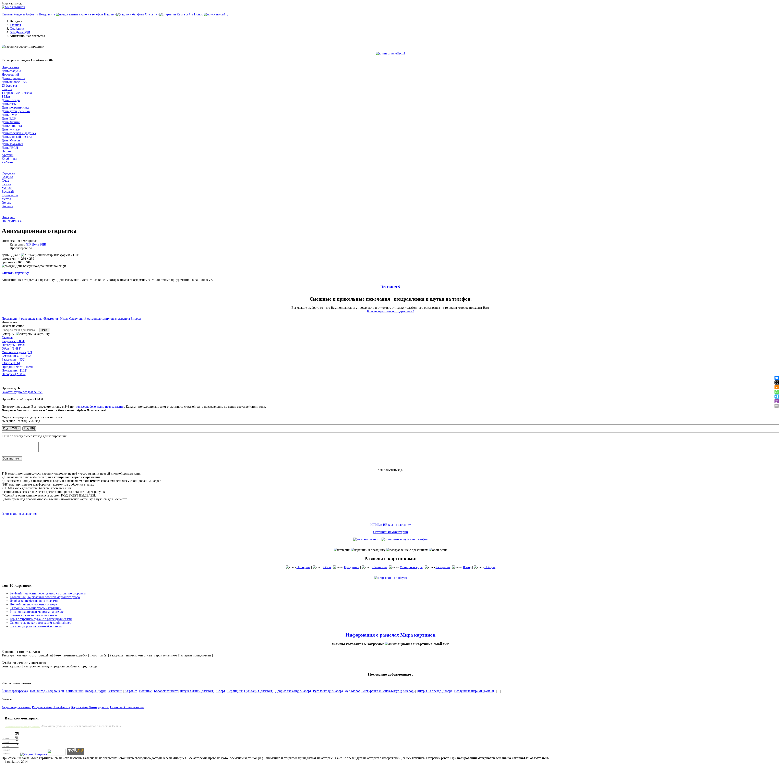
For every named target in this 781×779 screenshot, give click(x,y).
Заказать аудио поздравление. (22, 392)
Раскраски (13, 359)
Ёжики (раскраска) (15, 691)
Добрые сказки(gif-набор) (293, 691)
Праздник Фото (17, 366)
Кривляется (10, 195)
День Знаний (11, 122)
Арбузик (7, 155)
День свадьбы (11, 71)
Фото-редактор (98, 707)
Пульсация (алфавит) (258, 691)
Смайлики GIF (17, 355)
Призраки (8, 217)
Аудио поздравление (16, 707)
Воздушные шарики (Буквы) (474, 691)
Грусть (6, 202)
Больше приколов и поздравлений (390, 311)
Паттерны (13, 345)
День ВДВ (9, 118)
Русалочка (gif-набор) (328, 691)
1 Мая (6, 96)
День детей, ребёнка (16, 111)
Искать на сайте (13, 326)
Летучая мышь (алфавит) (197, 691)
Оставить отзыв (133, 707)
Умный (7, 188)
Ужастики (115, 691)
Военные (145, 691)
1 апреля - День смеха (17, 93)
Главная (7, 14)
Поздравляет (10, 67)
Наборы (14, 374)
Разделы (19, 14)
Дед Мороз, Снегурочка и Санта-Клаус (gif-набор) (379, 691)
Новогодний (10, 74)
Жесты (6, 199)
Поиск (199, 14)
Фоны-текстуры (17, 352)
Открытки (152, 14)
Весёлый (8, 191)
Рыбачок (7, 162)
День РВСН (10, 147)
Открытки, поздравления (19, 513)
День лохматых (12, 144)
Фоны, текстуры (411, 567)
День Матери (11, 140)
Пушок (6, 151)
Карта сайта (185, 14)
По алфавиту (61, 707)
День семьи (9, 103)
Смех (5, 180)
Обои (11, 348)
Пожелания (14, 370)
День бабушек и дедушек (19, 133)
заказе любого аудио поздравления (100, 406)
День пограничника (15, 107)
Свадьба (7, 177)
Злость (6, 184)
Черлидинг (235, 691)
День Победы (11, 100)
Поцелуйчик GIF (13, 221)
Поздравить (47, 14)
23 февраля (9, 85)
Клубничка (9, 158)
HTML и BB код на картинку (390, 524)
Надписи (110, 14)
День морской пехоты (17, 136)
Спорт (220, 691)
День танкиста (12, 125)
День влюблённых (14, 82)
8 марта (7, 89)
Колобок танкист (166, 691)
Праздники (351, 567)
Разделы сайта (42, 707)
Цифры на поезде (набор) (434, 691)
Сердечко (8, 173)
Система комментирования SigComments (22, 726)
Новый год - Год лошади (47, 691)
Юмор (11, 363)
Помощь (116, 707)
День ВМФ (9, 114)
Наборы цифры (95, 691)
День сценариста (13, 78)
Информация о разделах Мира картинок (390, 635)
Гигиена (7, 206)
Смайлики (379, 567)
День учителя (11, 129)
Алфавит (32, 14)
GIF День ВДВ (36, 244)
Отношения (74, 691)
